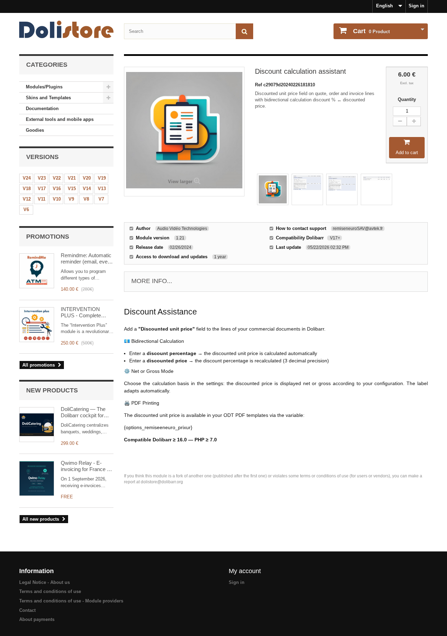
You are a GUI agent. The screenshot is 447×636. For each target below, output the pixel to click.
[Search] (244, 31)
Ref (259, 84)
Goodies (35, 130)
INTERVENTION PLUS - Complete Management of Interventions (81, 312)
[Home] (66, 29)
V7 (101, 199)
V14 (87, 188)
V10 (57, 199)
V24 (27, 178)
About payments (36, 619)
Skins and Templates (48, 97)
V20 (87, 178)
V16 (57, 188)
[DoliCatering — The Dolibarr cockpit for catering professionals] (36, 424)
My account (245, 571)
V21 (72, 178)
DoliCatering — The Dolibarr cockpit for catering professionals (86, 412)
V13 (102, 188)
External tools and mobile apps (60, 119)
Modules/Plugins (44, 86)
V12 (27, 199)
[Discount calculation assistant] (272, 189)
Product (371, 31)
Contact (27, 610)
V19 (102, 178)
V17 (42, 188)
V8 (86, 199)
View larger (180, 181)
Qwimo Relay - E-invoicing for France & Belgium (85, 466)
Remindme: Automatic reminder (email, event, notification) (87, 258)
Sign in (416, 5)
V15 (72, 188)
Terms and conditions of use (50, 591)
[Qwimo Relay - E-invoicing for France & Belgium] (36, 478)
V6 (26, 209)
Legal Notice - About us (44, 582)
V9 (71, 199)
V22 (57, 178)
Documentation (42, 108)
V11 (41, 199)
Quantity (407, 99)
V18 (27, 188)
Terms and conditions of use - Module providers (71, 601)
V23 (42, 178)
